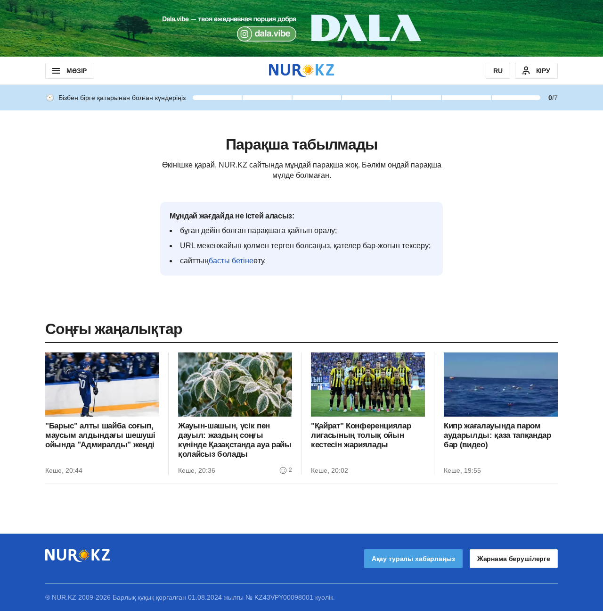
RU (498, 71)
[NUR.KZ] (301, 70)
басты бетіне (231, 261)
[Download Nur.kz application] (301, 28)
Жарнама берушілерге (513, 558)
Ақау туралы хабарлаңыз (413, 558)
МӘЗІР (76, 71)
